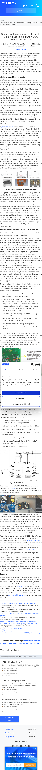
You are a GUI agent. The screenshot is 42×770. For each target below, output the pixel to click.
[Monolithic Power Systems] (11, 3)
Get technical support (9, 719)
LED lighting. (30, 549)
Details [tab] (21, 370)
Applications (9, 733)
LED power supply (32, 540)
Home (2, 21)
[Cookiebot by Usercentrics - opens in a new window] (31, 364)
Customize (20, 398)
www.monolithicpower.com (17, 595)
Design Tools (9, 737)
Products (9, 729)
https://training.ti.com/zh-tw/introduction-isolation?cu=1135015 (19, 603)
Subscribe (30, 765)
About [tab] (34, 370)
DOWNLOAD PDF (21, 49)
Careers (32, 733)
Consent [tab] (7, 370)
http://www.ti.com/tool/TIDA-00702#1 (12, 629)
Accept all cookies (21, 393)
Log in (31, 5)
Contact (32, 737)
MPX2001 (24, 410)
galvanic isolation (7, 127)
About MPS (32, 729)
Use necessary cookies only (21, 404)
